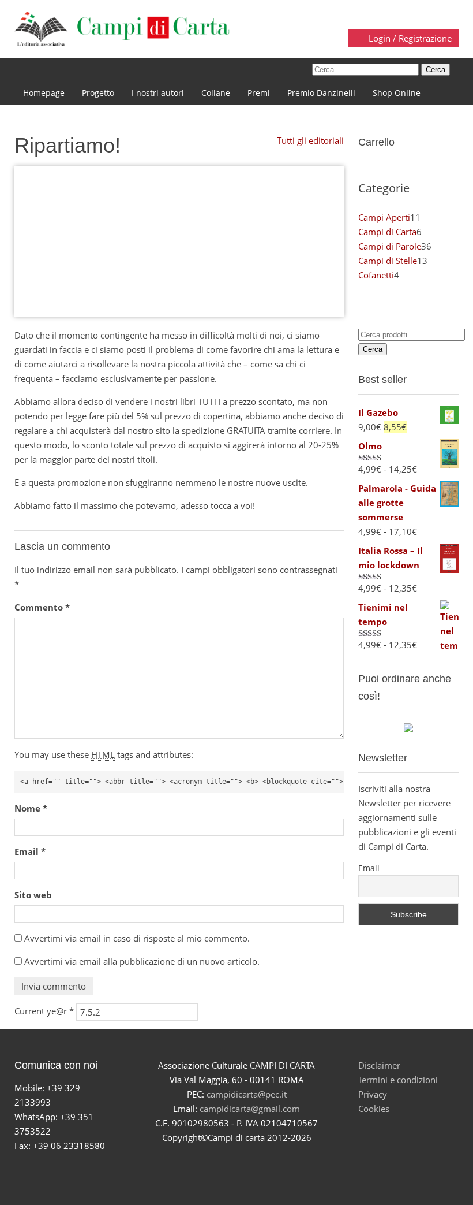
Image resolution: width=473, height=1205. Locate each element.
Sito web (33, 895)
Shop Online (397, 92)
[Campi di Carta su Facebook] (196, 1166)
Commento (42, 607)
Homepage (44, 92)
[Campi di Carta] (122, 28)
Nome (30, 808)
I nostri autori (158, 92)
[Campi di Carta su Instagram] (250, 1166)
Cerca (372, 349)
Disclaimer (379, 1065)
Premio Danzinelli (321, 92)
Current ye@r (44, 1011)
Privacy (372, 1094)
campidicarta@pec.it (247, 1094)
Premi (258, 92)
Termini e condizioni (398, 1079)
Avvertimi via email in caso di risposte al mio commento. (137, 938)
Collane (215, 92)
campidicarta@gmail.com (250, 1108)
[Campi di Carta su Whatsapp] (277, 1166)
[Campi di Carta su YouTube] (223, 1166)
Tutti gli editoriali (309, 140)
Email (30, 851)
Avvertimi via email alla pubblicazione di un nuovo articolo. (142, 961)
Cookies (373, 1108)
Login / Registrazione (409, 38)
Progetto (98, 92)
